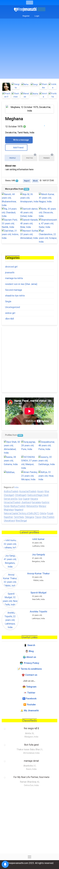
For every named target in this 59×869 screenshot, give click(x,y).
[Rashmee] (16, 95)
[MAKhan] (12, 472)
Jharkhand (26, 502)
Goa (20, 499)
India (26, 189)
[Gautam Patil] (11, 223)
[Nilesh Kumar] (48, 197)
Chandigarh (9, 495)
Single (8, 301)
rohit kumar (38, 539)
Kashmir (45, 502)
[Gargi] (34, 84)
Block (35, 181)
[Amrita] (43, 95)
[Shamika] (43, 86)
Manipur (42, 506)
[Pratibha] (53, 95)
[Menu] (29, 3)
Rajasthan (8, 517)
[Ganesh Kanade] (29, 223)
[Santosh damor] (29, 212)
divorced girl (11, 266)
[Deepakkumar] (46, 445)
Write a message (21, 140)
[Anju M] (29, 197)
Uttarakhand (9, 520)
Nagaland (18, 509)
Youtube (31, 704)
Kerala (7, 506)
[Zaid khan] (11, 234)
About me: (10, 165)
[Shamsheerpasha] (48, 223)
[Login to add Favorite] (44, 124)
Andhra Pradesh (11, 491)
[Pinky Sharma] (6, 87)
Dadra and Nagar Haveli (38, 495)
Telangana (29, 517)
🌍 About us (29, 657)
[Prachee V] (6, 95)
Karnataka (36, 502)
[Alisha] (34, 93)
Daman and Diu (11, 499)
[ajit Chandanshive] (48, 236)
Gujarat (26, 499)
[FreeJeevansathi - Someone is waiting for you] (25, 9)
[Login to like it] (50, 124)
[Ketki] (48, 212)
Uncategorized (12, 307)
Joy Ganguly (38, 554)
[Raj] (11, 212)
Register (26, 16)
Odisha (43, 513)
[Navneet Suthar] (29, 234)
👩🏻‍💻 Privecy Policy (29, 663)
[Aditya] (46, 475)
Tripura (38, 517)
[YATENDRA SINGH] (29, 462)
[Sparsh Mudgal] (10, 599)
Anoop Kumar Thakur (38, 573)
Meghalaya (9, 509)
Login (36, 16)
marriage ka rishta (14, 278)
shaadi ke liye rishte (15, 295)
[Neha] (25, 84)
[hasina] (12, 460)
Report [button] (27, 181)
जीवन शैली (9, 319)
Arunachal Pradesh (28, 491)
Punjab (50, 513)
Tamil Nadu (19, 517)
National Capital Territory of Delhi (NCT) (21, 513)
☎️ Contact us (29, 675)
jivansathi (9, 272)
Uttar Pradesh (48, 517)
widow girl (10, 313)
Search (31, 645)
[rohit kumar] (10, 544)
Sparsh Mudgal (38, 592)
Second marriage (13, 290)
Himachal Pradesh (12, 502)
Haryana (34, 499)
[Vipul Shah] (12, 447)
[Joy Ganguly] (10, 561)
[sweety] (46, 460)
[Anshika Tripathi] (10, 620)
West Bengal (21, 520)
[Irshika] (53, 86)
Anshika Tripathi (38, 611)
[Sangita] (16, 86)
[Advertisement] (29, 49)
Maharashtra (32, 506)
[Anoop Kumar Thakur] (10, 580)
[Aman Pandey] (29, 475)
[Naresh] (11, 199)
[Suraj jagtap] (29, 445)
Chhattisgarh (21, 495)
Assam (40, 491)
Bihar (47, 491)
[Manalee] (25, 95)
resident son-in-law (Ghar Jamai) (21, 284)
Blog (31, 651)
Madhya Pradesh (18, 506)
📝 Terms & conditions (29, 669)
